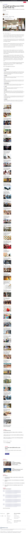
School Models (8, 442)
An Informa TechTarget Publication (14, 0)
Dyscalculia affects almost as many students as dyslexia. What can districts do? (14, 477)
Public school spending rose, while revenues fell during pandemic (13, 437)
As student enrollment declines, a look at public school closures (16, 463)
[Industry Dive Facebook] (2, 516)
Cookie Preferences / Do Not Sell (16, 532)
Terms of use (5, 532)
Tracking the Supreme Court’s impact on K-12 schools (17, 470)
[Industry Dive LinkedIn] (1, 516)
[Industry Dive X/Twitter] (4, 516)
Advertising (15, 514)
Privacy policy (2, 532)
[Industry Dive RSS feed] (5, 516)
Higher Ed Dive (16, 522)
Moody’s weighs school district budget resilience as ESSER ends (12, 432)
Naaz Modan (5, 438)
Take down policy (10, 532)
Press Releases (8, 521)
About (7, 514)
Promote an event (16, 518)
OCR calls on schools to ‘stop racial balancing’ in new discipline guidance (14, 480)
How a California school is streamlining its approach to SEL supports (14, 485)
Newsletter (8, 518)
